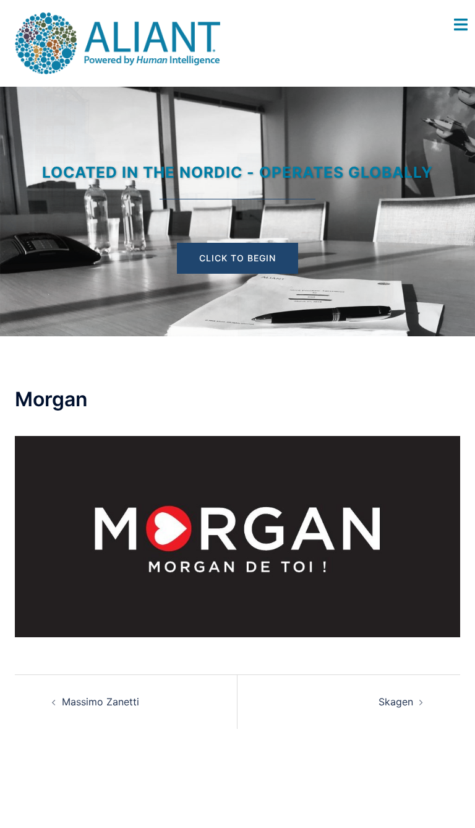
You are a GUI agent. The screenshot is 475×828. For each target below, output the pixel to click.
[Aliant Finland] (117, 42)
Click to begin (237, 258)
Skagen (396, 701)
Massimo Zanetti (100, 701)
